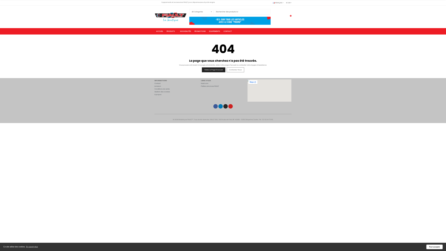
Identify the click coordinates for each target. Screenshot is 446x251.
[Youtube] (230, 106)
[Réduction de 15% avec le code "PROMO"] (230, 21)
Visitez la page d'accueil (213, 70)
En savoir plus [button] (32, 247)
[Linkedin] (220, 106)
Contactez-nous (235, 70)
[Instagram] (225, 106)
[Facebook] (215, 106)
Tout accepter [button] (434, 247)
